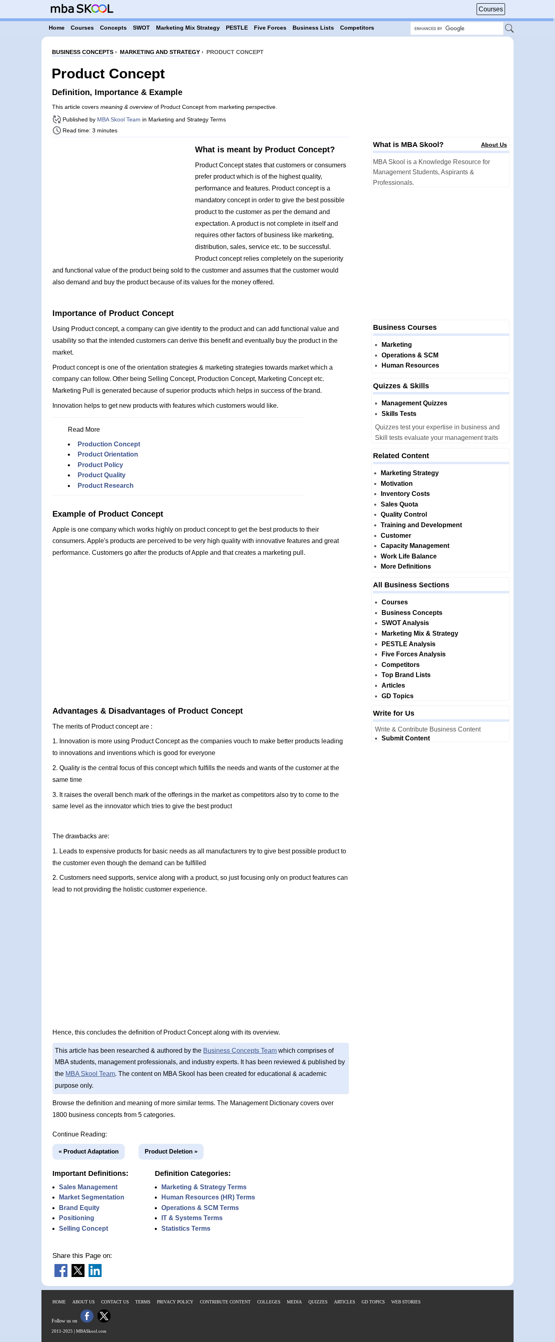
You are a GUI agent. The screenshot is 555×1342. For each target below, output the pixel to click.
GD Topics (398, 696)
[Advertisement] (120, 200)
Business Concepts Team (240, 1050)
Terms (142, 1301)
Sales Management (88, 1187)
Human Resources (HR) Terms (208, 1197)
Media (294, 1301)
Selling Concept (83, 1228)
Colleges (268, 1301)
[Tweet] (78, 1274)
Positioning (76, 1217)
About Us (494, 144)
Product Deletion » (171, 1151)
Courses (491, 9)
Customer (396, 535)
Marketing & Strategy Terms (204, 1187)
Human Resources (410, 365)
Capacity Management (415, 545)
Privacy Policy (175, 1301)
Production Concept (109, 444)
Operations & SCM (410, 355)
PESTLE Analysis (409, 644)
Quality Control (404, 514)
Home (59, 1301)
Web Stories (406, 1301)
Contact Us (115, 1301)
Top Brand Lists (406, 674)
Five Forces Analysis (414, 654)
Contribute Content (225, 1301)
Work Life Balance (409, 556)
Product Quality (102, 475)
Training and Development (421, 525)
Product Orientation (108, 454)
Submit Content (406, 738)
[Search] (510, 29)
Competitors (401, 664)
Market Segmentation (91, 1197)
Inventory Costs (405, 493)
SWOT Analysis (405, 622)
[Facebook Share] (60, 1274)
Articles (393, 685)
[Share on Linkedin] (95, 1274)
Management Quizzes (414, 403)
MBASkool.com (91, 1331)
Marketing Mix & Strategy (420, 633)
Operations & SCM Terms (200, 1207)
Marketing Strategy (410, 473)
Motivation (397, 483)
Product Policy (100, 464)
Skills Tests (399, 413)
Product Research (106, 485)
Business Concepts (412, 612)
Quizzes (317, 1301)
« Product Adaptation (89, 1151)
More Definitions (406, 566)
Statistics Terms (185, 1228)
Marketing (397, 344)
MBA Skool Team (119, 119)
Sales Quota (399, 504)
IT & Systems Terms (192, 1217)
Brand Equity (79, 1207)
